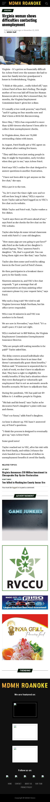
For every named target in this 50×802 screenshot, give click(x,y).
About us (28, 783)
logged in (15, 488)
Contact (18, 783)
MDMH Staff (11, 32)
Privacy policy (26, 787)
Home (10, 783)
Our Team (38, 783)
